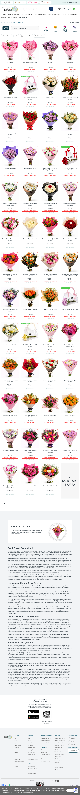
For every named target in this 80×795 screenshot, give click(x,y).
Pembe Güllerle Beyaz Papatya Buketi (10, 239)
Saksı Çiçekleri (31, 750)
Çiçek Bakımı (44, 749)
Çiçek (29, 738)
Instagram (73, 744)
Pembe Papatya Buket (30, 168)
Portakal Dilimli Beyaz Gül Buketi (70, 133)
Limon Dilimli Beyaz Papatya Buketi (30, 204)
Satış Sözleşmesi (31, 771)
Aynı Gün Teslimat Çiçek (33, 759)
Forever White (50, 97)
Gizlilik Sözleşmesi (32, 773)
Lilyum (16, 742)
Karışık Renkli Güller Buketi (50, 486)
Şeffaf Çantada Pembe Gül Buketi (30, 98)
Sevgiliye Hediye (31, 747)
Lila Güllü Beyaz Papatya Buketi (10, 450)
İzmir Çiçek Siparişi (45, 742)
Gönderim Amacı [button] (6, 35)
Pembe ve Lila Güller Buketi (10, 415)
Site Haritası (17, 764)
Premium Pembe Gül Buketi (30, 62)
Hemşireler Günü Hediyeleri (58, 761)
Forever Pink (10, 62)
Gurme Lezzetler (32, 14)
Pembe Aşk (70, 62)
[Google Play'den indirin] (33, 717)
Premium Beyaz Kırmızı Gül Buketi (50, 204)
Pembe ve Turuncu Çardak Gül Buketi (50, 239)
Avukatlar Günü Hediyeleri (58, 757)
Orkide (16, 740)
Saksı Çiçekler (57, 14)
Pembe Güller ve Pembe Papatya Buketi (70, 345)
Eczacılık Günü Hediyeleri (60, 765)
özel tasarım (60, 653)
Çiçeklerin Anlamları (45, 754)
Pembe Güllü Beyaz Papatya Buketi (50, 345)
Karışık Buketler (18, 745)
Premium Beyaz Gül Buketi (30, 239)
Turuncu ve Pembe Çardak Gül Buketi (70, 98)
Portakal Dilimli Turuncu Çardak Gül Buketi (10, 380)
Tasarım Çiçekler (42, 14)
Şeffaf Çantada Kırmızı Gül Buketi (70, 169)
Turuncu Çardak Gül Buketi (50, 309)
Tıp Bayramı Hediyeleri (59, 754)
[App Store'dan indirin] (33, 711)
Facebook (73, 738)
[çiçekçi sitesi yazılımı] (72, 785)
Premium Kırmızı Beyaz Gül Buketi (70, 239)
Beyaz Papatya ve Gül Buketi (10, 345)
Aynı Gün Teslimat (28, 35)
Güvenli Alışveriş (31, 766)
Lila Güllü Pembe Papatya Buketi (10, 133)
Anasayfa (3, 17)
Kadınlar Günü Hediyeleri (60, 740)
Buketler (23, 14)
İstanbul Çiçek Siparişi (46, 738)
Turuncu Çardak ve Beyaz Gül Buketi (30, 416)
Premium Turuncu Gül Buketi (30, 309)
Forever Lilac (50, 133)
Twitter (72, 741)
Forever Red (30, 133)
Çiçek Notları (44, 752)
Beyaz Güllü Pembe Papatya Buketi (70, 380)
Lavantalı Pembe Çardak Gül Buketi (30, 451)
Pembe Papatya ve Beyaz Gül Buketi (10, 310)
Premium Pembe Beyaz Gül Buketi (50, 274)
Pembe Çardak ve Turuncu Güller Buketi (10, 274)
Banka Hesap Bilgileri (19, 761)
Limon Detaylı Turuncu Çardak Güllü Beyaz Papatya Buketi (70, 274)
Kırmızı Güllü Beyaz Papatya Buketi (50, 380)
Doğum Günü (30, 745)
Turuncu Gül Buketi (70, 415)
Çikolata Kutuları (31, 754)
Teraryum (17, 747)
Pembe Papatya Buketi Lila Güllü (70, 451)
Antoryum (17, 750)
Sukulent (16, 752)
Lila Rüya (50, 62)
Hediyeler (65, 14)
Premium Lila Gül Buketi (10, 168)
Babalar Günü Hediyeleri (60, 745)
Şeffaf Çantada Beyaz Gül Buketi (30, 345)
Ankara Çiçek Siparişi (45, 740)
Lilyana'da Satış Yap (73, 2)
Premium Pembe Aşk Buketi (30, 486)
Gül (15, 738)
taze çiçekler (44, 552)
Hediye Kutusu (31, 742)
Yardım (64, 2)
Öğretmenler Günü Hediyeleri (58, 748)
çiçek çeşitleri (64, 570)
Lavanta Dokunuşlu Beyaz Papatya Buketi (10, 204)
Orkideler (50, 14)
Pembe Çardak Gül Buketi (50, 415)
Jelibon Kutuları (31, 757)
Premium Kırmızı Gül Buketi (10, 97)
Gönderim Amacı (7, 14)
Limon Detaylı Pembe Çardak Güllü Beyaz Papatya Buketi (50, 169)
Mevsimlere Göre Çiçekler (45, 757)
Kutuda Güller (16, 14)
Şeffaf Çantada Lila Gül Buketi (70, 309)
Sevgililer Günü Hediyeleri (60, 738)
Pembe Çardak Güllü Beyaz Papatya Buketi (10, 486)
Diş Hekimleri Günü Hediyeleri (59, 768)
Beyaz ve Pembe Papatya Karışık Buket (70, 204)
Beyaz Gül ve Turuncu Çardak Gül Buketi (30, 274)
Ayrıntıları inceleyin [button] (28, 792)
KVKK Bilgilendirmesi (32, 768)
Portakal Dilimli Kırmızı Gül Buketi (30, 380)
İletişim (16, 766)
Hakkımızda (17, 759)
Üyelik (70, 8)
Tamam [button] (72, 790)
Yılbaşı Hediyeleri (58, 751)
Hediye (29, 740)
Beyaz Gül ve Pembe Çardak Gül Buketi (50, 451)
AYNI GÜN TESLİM (73, 14)
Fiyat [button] (16, 35)
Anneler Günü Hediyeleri (60, 742)
